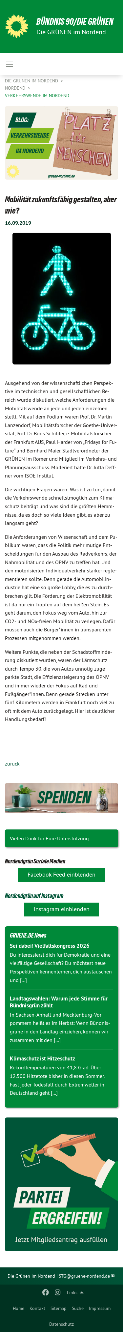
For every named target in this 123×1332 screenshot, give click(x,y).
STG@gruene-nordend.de (84, 1276)
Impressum (100, 1308)
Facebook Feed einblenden (61, 874)
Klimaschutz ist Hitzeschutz (42, 1058)
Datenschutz (61, 1324)
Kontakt (37, 1308)
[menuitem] (18, 1308)
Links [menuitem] (72, 1292)
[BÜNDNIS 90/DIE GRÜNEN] (17, 26)
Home (18, 1308)
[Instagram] (57, 1292)
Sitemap (59, 1308)
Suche (78, 1308)
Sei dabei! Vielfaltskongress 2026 (50, 945)
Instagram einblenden (62, 909)
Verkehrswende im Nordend (37, 96)
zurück (12, 763)
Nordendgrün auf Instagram (34, 895)
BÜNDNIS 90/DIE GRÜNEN (74, 21)
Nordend (16, 88)
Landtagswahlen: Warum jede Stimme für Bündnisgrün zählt (59, 1002)
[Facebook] (46, 1292)
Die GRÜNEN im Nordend (32, 81)
